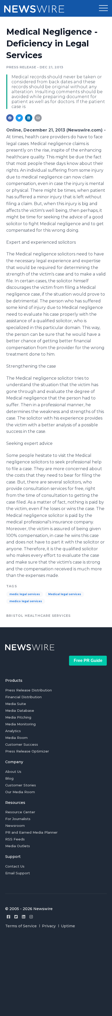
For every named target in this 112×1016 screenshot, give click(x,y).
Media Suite (15, 704)
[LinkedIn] (23, 917)
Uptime (68, 926)
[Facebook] (8, 917)
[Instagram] (31, 917)
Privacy (49, 926)
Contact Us (14, 866)
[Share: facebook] (9, 117)
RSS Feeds (15, 839)
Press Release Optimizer (27, 751)
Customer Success (21, 744)
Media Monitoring (20, 724)
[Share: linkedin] (28, 117)
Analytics (13, 731)
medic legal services (24, 594)
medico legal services (25, 601)
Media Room (16, 738)
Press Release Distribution (28, 690)
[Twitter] (16, 917)
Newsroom (15, 825)
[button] (103, 8)
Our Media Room (20, 792)
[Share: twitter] (19, 117)
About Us (13, 771)
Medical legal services (64, 594)
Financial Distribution (23, 697)
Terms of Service (21, 926)
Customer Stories (20, 785)
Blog (9, 778)
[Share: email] (38, 117)
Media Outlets (17, 846)
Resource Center (20, 812)
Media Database (19, 710)
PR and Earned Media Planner (31, 832)
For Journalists (17, 819)
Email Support (17, 873)
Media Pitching (18, 717)
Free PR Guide (88, 660)
